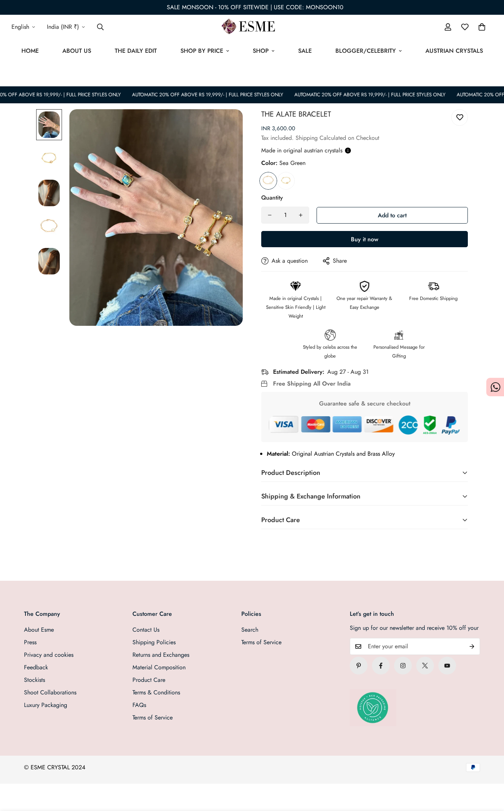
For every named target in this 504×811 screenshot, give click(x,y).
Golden (286, 181)
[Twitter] (425, 665)
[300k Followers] (381, 665)
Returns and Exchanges (160, 654)
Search (249, 629)
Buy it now (364, 239)
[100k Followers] (403, 665)
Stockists (34, 680)
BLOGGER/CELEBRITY (365, 50)
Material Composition (159, 667)
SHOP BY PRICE (201, 50)
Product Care (148, 680)
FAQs (139, 705)
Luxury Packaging (45, 705)
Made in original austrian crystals (301, 150)
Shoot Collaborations (50, 692)
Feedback (36, 667)
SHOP (261, 50)
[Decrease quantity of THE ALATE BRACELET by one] (270, 215)
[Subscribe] (472, 646)
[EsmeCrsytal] (251, 27)
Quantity (272, 197)
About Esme (39, 629)
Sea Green (268, 181)
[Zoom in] (227, 125)
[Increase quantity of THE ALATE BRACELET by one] (301, 215)
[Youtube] (447, 665)
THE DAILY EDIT (136, 50)
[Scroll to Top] (489, 770)
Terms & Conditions (156, 692)
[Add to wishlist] (459, 117)
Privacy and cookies (48, 654)
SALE (305, 50)
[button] (481, 26)
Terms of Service (152, 717)
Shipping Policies (154, 642)
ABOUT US (76, 50)
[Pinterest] (358, 665)
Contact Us (145, 629)
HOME (30, 50)
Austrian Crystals (454, 50)
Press (30, 642)
